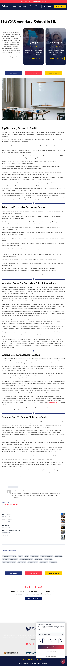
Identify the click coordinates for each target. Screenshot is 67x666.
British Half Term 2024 (7, 519)
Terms (25, 659)
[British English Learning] (63, 516)
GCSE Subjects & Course (47, 556)
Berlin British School (7, 536)
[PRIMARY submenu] (16, 6)
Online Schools (48, 559)
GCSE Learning (34, 556)
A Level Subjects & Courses (9, 556)
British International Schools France (11, 530)
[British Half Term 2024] (63, 521)
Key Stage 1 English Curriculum (10, 559)
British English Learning (8, 514)
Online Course (38, 559)
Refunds (30, 659)
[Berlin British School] (63, 537)
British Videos (5, 525)
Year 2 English (53, 562)
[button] (47, 6)
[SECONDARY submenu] (26, 6)
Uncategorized (43, 562)
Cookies (36, 659)
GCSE (26, 556)
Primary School (21, 562)
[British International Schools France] (63, 532)
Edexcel (20, 556)
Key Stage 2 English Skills (26, 559)
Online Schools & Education (9, 562)
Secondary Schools (13, 486)
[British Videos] (63, 526)
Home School (58, 556)
